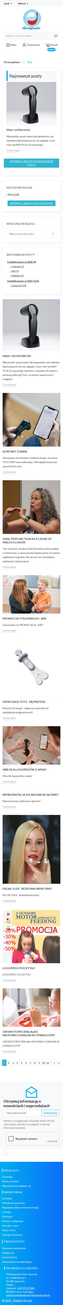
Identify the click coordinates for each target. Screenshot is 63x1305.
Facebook (5, 1152)
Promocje (7, 1176)
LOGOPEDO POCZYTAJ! (19, 968)
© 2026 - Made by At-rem (17, 1300)
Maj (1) (15, 271)
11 (47, 1062)
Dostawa (7, 1198)
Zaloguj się (8, 1252)
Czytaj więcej (12, 150)
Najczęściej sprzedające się (16, 1185)
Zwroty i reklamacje (12, 1221)
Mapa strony (9, 1230)
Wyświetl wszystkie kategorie (31, 203)
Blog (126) (13, 194)
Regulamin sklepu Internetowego (20, 1207)
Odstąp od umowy (12, 1234)
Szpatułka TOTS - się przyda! (24, 701)
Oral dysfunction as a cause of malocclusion (27, 540)
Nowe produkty (10, 1181)
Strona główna (12, 62)
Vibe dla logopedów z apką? (25, 769)
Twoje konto (33, 44)
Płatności (7, 1216)
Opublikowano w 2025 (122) (23, 280)
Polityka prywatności (13, 1202)
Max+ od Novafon (18, 129)
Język (7, 3)
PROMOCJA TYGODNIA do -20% (24, 618)
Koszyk (53, 46)
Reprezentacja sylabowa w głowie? (31, 794)
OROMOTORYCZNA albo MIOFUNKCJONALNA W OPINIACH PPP (29, 1033)
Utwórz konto (9, 1257)
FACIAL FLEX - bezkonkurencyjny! (27, 888)
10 (43, 1062)
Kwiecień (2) (18, 275)
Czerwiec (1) (18, 266)
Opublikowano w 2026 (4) (21, 261)
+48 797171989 (26, 1288)
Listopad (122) (19, 285)
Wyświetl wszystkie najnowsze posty (31, 163)
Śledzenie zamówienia (14, 1248)
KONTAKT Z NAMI (15, 451)
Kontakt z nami (10, 1225)
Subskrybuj (50, 1112)
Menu (13, 44)
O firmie (6, 1212)
